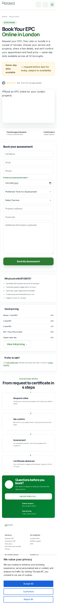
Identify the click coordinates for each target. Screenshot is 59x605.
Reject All (28, 599)
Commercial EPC (10, 541)
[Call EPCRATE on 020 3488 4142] (38, 4)
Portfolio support (35, 541)
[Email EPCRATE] (45, 4)
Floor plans (8, 544)
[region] (28, 580)
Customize (28, 591)
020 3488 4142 (12, 363)
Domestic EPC (9, 538)
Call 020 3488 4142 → (28, 496)
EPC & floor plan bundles (13, 546)
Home (4, 17)
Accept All (28, 583)
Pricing (7, 549)
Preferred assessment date (15, 178)
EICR (31, 544)
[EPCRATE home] (8, 4)
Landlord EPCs (35, 538)
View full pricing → (17, 344)
